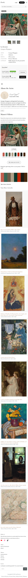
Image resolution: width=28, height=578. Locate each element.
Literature (8, 184)
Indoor (4, 184)
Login (16, 2)
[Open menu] (26, 2)
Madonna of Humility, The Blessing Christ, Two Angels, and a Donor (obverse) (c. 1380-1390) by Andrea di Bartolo (14, 314)
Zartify (4, 2)
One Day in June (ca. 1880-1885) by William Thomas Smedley (13, 485)
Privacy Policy (12, 576)
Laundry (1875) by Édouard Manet (8, 357)
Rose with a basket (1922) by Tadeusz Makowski (11, 527)
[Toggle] (2, 110)
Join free (22, 2)
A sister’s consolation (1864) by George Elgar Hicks (11, 399)
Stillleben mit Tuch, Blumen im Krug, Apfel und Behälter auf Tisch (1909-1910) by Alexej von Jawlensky (13, 442)
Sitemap (25, 576)
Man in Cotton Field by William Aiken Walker (10, 229)
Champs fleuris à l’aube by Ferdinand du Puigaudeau (11, 271)
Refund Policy (19, 576)
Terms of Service (4, 576)
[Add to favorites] (2, 84)
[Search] (25, 6)
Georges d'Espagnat (13, 94)
